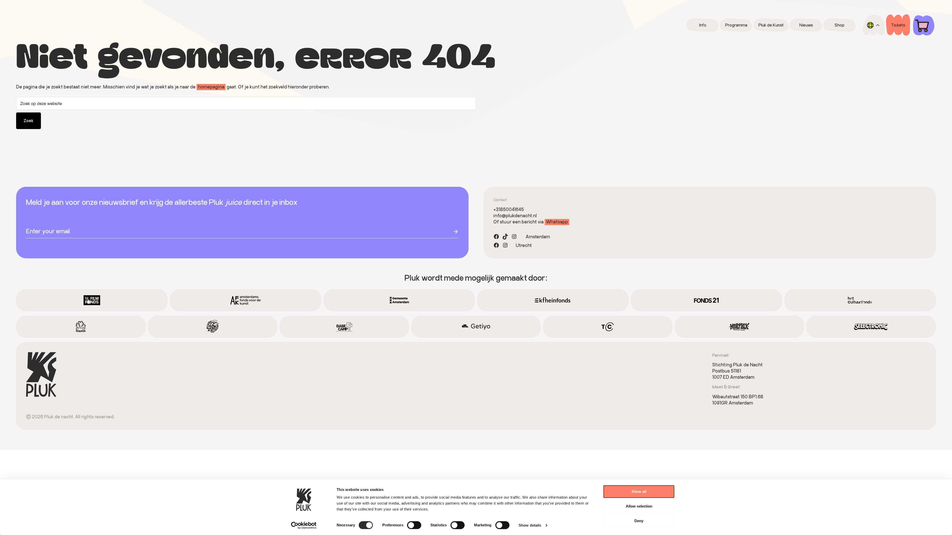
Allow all (638, 491)
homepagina (211, 86)
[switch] (414, 525)
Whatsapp (557, 221)
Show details (530, 525)
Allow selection (639, 506)
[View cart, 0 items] (923, 25)
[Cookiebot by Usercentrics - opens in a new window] (304, 525)
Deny (638, 521)
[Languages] (874, 25)
